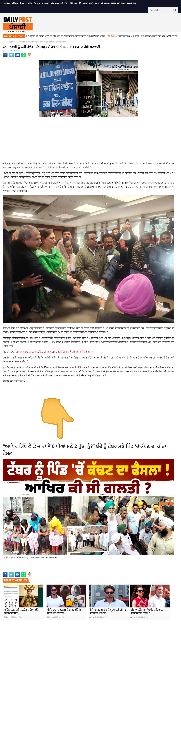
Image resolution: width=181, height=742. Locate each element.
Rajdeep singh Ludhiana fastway (76, 570)
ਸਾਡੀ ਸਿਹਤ (94, 3)
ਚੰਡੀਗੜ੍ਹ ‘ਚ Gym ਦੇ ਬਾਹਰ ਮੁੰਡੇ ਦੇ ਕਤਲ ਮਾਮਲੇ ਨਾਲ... (64, 611)
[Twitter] (11, 57)
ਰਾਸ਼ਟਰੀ (45, 3)
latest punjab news (58, 567)
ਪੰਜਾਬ (36, 3)
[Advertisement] (88, 140)
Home (7, 3)
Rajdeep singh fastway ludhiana (19, 570)
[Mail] (17, 57)
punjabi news (87, 567)
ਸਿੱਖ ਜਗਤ (82, 3)
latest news (42, 567)
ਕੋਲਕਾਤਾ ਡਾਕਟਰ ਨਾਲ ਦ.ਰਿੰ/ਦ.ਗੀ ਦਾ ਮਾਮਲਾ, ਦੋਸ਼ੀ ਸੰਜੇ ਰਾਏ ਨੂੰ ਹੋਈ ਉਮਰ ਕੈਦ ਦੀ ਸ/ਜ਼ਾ (54, 351)
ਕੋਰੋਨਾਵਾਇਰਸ (18, 3)
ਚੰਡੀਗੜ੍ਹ (12, 42)
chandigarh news (12, 567)
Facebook (33, 557)
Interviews (118, 3)
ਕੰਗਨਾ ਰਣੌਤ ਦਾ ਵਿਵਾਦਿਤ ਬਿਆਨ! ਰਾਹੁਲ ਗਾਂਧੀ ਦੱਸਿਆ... (147, 611)
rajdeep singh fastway (138, 567)
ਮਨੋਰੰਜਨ (104, 3)
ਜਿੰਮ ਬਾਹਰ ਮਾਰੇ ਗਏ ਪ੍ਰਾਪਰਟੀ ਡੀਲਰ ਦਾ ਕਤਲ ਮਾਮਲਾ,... (108, 611)
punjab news (74, 567)
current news (28, 567)
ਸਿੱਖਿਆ (73, 3)
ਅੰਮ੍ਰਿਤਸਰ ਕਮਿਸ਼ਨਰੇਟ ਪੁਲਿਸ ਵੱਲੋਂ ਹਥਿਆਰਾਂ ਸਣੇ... (21, 611)
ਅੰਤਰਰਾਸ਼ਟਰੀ (57, 3)
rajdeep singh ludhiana (47, 570)
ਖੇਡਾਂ (66, 3)
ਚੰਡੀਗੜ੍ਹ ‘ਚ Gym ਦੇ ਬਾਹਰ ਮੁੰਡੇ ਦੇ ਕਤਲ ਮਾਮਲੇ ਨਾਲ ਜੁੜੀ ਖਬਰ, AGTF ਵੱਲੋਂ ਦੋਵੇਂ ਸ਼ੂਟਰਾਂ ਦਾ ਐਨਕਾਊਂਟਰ (132, 36)
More (130, 3)
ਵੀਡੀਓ (29, 3)
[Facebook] (5, 57)
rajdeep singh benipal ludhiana (110, 567)
